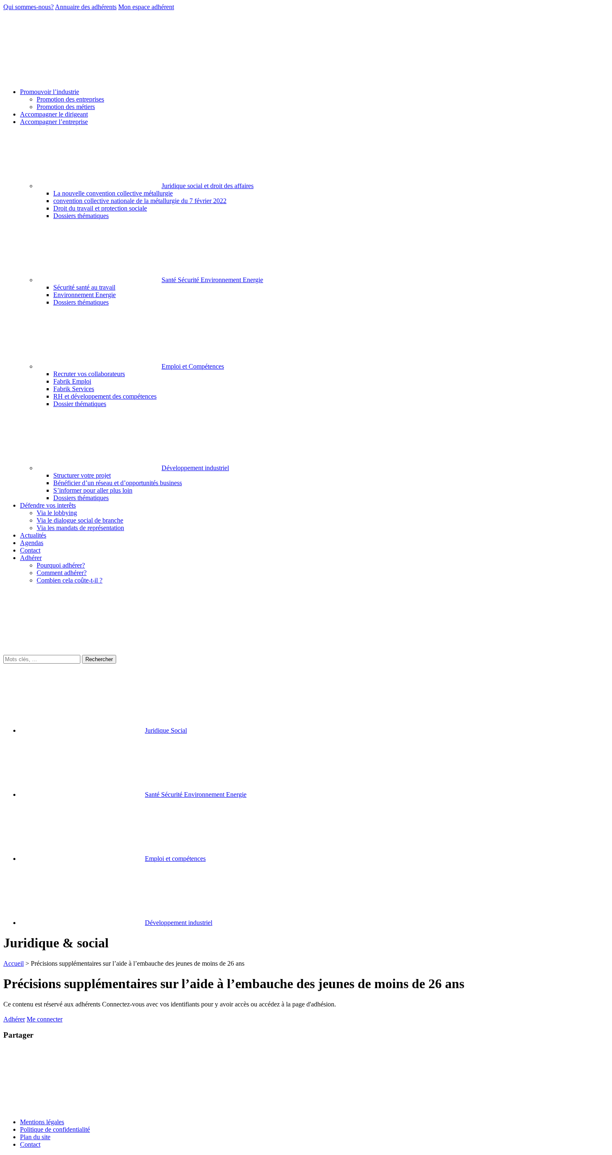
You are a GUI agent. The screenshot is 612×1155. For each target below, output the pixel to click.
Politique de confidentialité (55, 1129)
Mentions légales (42, 1121)
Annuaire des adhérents (86, 6)
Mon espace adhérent (146, 6)
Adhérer (14, 1019)
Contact (30, 1144)
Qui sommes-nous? (28, 6)
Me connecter (44, 1019)
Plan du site (35, 1136)
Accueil (13, 963)
